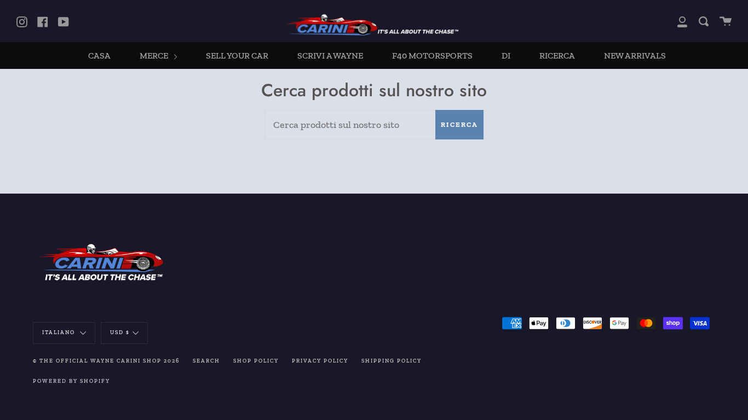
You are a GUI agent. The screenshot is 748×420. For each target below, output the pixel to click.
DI (506, 55)
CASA (99, 55)
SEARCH (206, 361)
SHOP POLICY (256, 361)
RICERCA (557, 55)
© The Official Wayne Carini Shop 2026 (106, 361)
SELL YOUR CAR (237, 55)
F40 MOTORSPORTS (432, 55)
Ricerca (459, 124)
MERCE (155, 55)
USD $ (120, 332)
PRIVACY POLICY (320, 361)
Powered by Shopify (71, 381)
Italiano (59, 332)
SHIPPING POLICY (391, 361)
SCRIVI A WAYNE (330, 55)
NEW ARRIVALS (635, 55)
